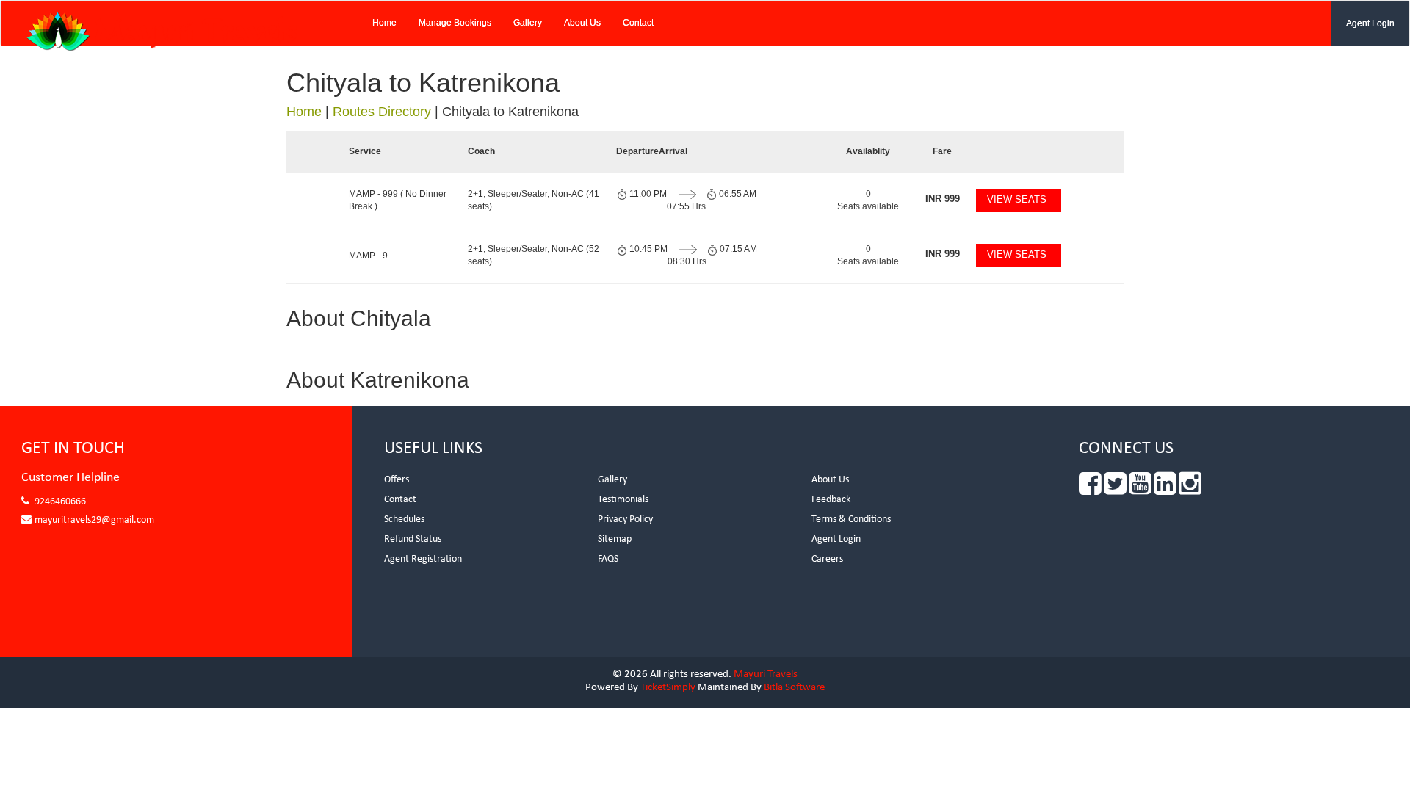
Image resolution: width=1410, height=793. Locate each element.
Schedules (404, 519)
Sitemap (615, 539)
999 (942, 198)
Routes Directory (382, 111)
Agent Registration (423, 559)
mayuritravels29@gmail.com (94, 520)
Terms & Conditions (851, 519)
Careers (827, 559)
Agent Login (1370, 23)
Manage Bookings (455, 23)
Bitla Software (794, 687)
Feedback (830, 499)
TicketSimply (667, 687)
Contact (638, 23)
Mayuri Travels (766, 674)
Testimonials (623, 499)
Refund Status (412, 539)
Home (384, 23)
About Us (582, 23)
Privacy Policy (625, 519)
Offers (396, 479)
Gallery (527, 23)
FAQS (608, 559)
